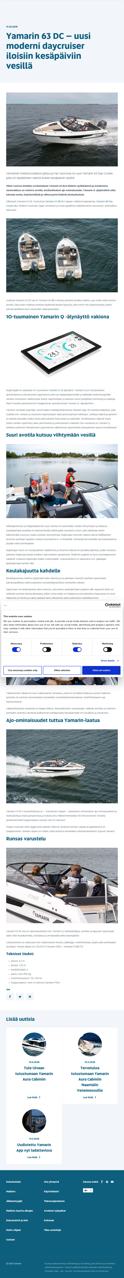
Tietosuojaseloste (54, 1201)
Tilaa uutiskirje (52, 1230)
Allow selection (62, 670)
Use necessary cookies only (22, 670)
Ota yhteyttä (51, 1182)
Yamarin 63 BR (52, 201)
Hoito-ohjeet (13, 1230)
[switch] (46, 649)
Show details (108, 660)
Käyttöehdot (51, 1191)
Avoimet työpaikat (55, 1211)
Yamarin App (80, 410)
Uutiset (10, 1240)
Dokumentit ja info (17, 1220)
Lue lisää (32, 1097)
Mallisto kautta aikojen (19, 1211)
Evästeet (49, 1220)
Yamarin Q (54, 390)
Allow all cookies (101, 670)
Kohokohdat (13, 1182)
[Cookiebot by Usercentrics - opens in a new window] (107, 605)
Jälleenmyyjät (14, 1201)
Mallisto (10, 1191)
